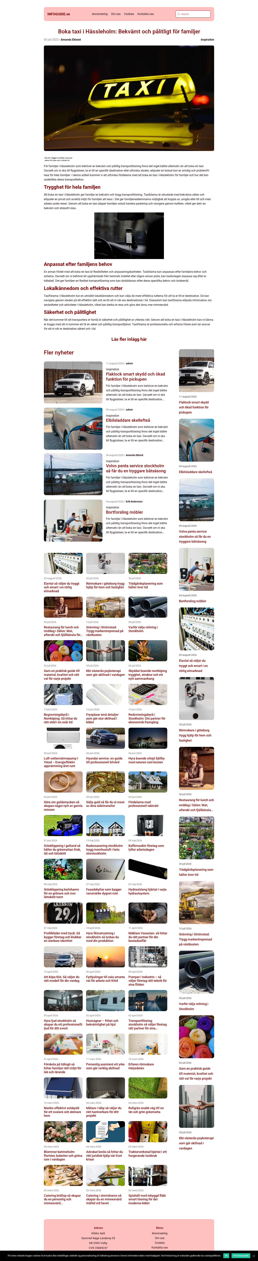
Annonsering (100, 14)
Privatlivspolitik (241, 1255)
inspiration (207, 39)
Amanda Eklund (71, 39)
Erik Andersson (134, 501)
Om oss (116, 14)
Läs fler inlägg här (129, 339)
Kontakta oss (145, 14)
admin (129, 363)
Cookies (129, 14)
